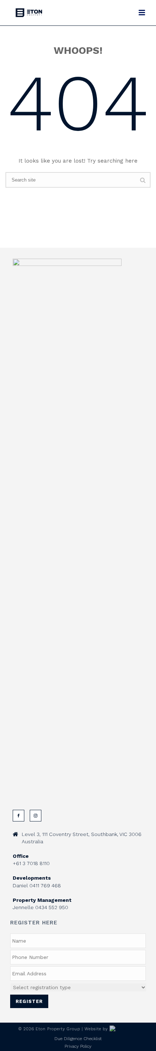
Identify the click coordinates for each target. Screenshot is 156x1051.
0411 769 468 (45, 885)
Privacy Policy (78, 1046)
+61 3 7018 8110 (31, 863)
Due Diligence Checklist (78, 1038)
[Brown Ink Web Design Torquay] (123, 1029)
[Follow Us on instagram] (35, 815)
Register (29, 1001)
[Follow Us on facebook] (18, 815)
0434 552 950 (51, 907)
